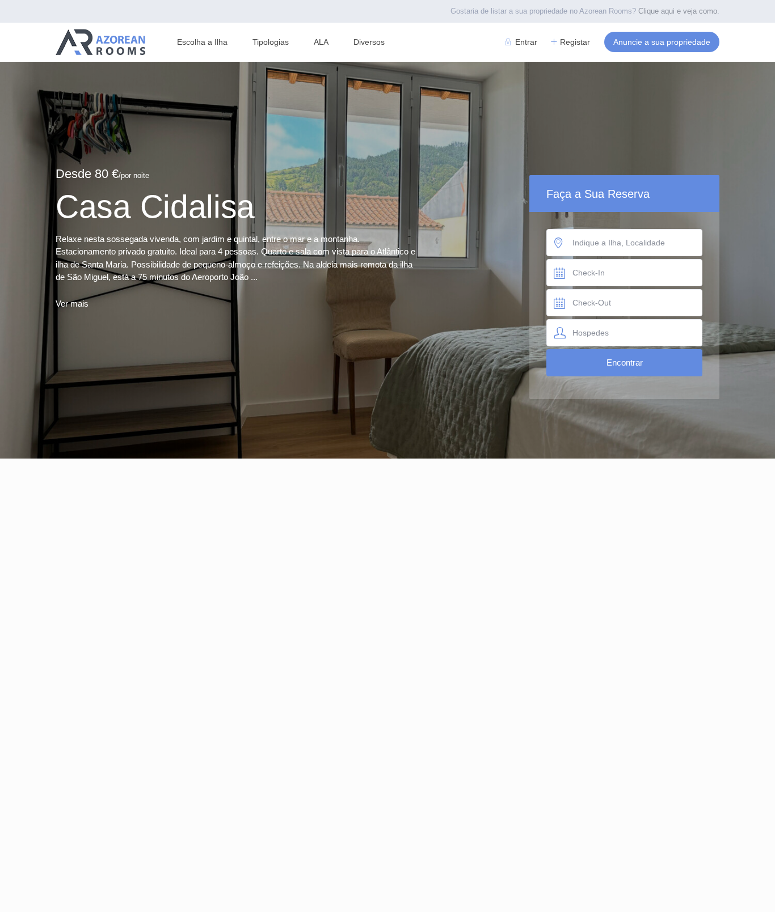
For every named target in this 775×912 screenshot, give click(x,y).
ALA (321, 41)
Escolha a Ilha (202, 41)
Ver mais (72, 303)
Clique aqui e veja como (677, 11)
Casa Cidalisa (155, 206)
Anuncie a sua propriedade (661, 41)
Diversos (369, 41)
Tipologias (270, 41)
